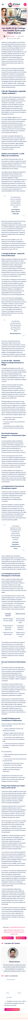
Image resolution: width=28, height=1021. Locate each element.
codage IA (10, 930)
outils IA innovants (19, 932)
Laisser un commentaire (12, 1009)
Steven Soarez (14, 962)
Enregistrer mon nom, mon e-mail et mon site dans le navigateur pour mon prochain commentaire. (15, 1003)
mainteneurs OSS (8, 932)
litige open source (18, 930)
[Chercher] (25, 4)
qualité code (14, 934)
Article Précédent (7, 937)
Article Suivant (21, 937)
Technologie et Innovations (17, 927)
